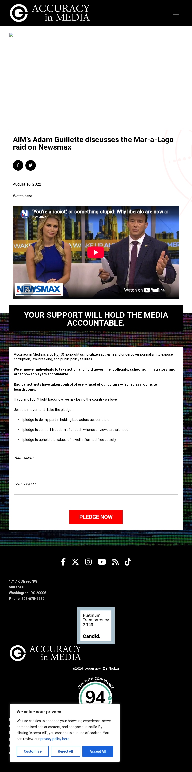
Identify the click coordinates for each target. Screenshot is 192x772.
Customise (33, 751)
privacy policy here (55, 739)
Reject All (65, 751)
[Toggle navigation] (176, 13)
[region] (65, 733)
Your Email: (25, 484)
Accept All (98, 751)
